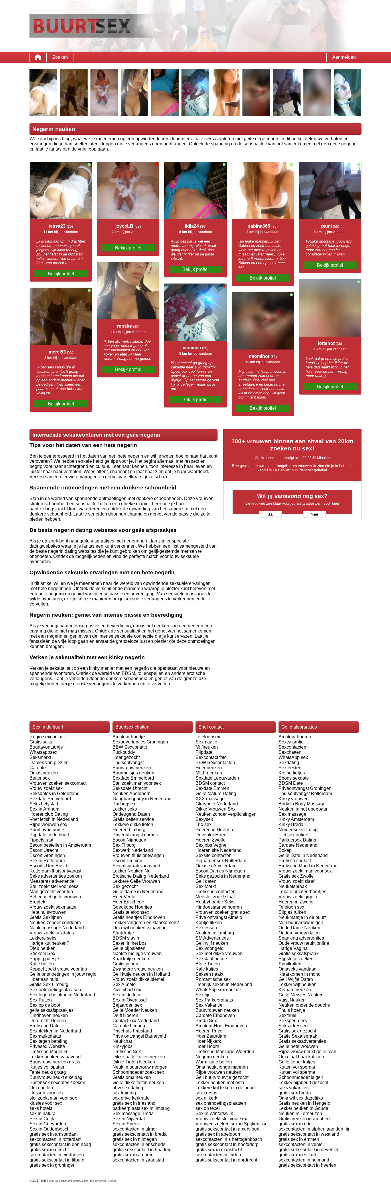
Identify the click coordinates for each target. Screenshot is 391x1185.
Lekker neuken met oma (220, 1082)
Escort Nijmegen (129, 839)
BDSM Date (291, 783)
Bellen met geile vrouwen (55, 896)
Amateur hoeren (295, 736)
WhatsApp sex (293, 757)
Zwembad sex (126, 989)
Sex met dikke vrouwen (219, 953)
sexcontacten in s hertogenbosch (229, 1139)
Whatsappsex (43, 752)
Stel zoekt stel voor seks (53, 886)
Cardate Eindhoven (215, 1015)
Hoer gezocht (126, 757)
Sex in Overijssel (129, 999)
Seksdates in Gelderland (54, 793)
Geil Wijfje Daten (296, 979)
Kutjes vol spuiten (47, 1067)
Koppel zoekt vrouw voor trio (58, 969)
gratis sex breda (295, 1092)
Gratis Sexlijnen (45, 917)
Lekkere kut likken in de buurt (225, 1087)
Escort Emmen (127, 860)
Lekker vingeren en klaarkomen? (145, 922)
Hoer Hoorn (207, 1046)
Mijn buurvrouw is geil (301, 922)
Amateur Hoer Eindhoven (221, 1025)
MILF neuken (209, 772)
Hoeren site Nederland (219, 850)
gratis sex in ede (295, 1123)
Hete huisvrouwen (47, 912)
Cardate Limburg (129, 1025)
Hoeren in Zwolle (296, 901)
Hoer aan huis (43, 979)
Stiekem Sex (42, 953)
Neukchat (122, 1041)
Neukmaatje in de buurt (302, 917)
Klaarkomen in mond (300, 974)
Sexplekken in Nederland (55, 1030)
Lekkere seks (42, 938)
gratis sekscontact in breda (139, 1134)
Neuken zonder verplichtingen (226, 814)
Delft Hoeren (125, 1015)
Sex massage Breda (133, 1113)
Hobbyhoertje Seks (215, 901)
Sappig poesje (44, 958)
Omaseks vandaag (298, 969)
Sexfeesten (290, 767)
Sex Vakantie (209, 1005)
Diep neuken (42, 948)
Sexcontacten (292, 747)
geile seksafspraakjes (51, 1010)
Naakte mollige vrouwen (137, 953)
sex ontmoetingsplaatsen (221, 1103)
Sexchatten (290, 752)
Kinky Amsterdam (296, 819)
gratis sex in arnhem (132, 1154)
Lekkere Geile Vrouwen (136, 881)
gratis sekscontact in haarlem (141, 1149)
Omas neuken (43, 772)
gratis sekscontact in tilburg (56, 1159)
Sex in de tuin (126, 994)
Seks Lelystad (43, 803)
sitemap (53, 1180)
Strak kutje (123, 932)
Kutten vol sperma (297, 1067)
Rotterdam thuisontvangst (55, 870)
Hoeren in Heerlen (214, 829)
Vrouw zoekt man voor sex (305, 870)
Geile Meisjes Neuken (301, 994)
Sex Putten (40, 999)
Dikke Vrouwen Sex (216, 809)
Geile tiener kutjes (297, 1061)
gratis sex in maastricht (219, 1149)
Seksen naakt (209, 974)
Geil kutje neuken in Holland (141, 974)
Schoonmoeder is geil (301, 1077)
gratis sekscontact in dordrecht (226, 1159)
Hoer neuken (209, 767)
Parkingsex (123, 803)
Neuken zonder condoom (55, 922)
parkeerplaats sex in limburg (141, 1108)
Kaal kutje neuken (130, 958)
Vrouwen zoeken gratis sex (223, 912)
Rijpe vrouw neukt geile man (307, 1051)
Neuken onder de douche (304, 1005)
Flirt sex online (293, 834)
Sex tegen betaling (48, 1041)
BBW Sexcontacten (215, 762)
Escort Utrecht (43, 850)
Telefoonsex (208, 736)
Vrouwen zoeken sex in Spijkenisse (232, 1123)
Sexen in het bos (129, 943)
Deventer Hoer (210, 834)
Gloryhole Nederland (217, 803)
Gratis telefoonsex (130, 912)
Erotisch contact (295, 860)
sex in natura (42, 1113)
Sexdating (289, 762)
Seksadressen (293, 1025)
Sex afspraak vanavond (136, 865)
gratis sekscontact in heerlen (307, 1165)
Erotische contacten (216, 891)
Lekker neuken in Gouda (303, 1108)
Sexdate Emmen (212, 788)
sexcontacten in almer (134, 1129)
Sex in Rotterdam (47, 860)
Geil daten (206, 881)
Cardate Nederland (298, 845)
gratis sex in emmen (299, 1139)
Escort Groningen (47, 855)
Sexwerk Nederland (132, 850)
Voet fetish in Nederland (53, 819)
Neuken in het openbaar (303, 809)
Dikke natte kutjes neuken (138, 1056)
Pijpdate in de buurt (49, 834)
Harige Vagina (293, 948)
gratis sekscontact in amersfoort (227, 1129)
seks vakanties (294, 1087)
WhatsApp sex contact (218, 989)
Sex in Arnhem (44, 809)
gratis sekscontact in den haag (60, 1144)
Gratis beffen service (133, 819)
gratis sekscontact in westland (309, 1134)
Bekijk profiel (61, 273)
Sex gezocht (125, 886)
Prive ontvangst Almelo (219, 917)
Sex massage (292, 814)
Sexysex (204, 819)
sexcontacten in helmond (304, 1159)
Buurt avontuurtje (46, 829)
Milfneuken (207, 747)
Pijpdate (204, 752)
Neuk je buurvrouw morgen (139, 1067)
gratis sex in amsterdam (53, 1134)
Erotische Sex (126, 1051)
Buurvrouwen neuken (217, 1010)
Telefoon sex (291, 907)
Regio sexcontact (47, 736)
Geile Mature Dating (216, 793)
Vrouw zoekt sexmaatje (52, 907)
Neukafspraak (293, 886)
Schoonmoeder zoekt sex (138, 1072)
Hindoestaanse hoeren (219, 907)
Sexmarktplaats (45, 1036)
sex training (124, 1092)
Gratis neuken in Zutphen (304, 1118)
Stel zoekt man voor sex (136, 783)
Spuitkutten (290, 963)
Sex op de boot (44, 1005)
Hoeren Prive (209, 1030)
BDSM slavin (125, 938)
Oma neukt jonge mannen (222, 1067)
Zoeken (60, 57)
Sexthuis (287, 1015)
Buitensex (39, 778)
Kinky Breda (291, 824)
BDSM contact (210, 783)
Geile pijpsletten (128, 948)
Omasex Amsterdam (216, 865)
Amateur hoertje (128, 736)
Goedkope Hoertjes (132, 907)
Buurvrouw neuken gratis (54, 1061)
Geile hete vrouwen (298, 1046)
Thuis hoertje (292, 1010)
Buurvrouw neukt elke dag (55, 1077)
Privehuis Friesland (132, 1030)
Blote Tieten (208, 963)
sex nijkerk (206, 1098)
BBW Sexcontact (129, 747)
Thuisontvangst (128, 762)
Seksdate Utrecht (129, 788)
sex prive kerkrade (131, 1098)
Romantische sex (213, 979)
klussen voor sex (46, 1092)
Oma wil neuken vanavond (139, 927)
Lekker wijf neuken (298, 984)
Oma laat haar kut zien (301, 1056)
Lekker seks (124, 809)
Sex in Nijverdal (128, 1118)
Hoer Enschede (128, 901)
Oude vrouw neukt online (304, 943)
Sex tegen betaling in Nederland (62, 994)
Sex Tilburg (124, 845)
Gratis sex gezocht (297, 1030)
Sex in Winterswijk (214, 1113)
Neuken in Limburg (215, 932)
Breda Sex (206, 1020)
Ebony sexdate (294, 778)
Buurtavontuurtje (46, 747)
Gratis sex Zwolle (296, 876)
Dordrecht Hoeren (47, 1020)
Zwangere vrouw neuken (137, 969)
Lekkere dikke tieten (132, 824)
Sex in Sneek (126, 1123)
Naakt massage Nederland (56, 927)
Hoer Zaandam (211, 1036)
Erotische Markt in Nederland (308, 865)
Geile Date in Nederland (303, 855)
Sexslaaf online (211, 958)
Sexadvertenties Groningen (140, 741)
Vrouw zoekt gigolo (298, 896)
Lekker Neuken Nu (131, 870)
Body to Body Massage (302, 803)
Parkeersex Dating (297, 839)
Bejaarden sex (127, 1005)
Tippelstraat (41, 839)
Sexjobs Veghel (212, 845)
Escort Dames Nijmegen (220, 870)
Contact (112, 1180)
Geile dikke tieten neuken (138, 1082)
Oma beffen (41, 1087)
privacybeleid (98, 1180)
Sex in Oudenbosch (49, 1129)
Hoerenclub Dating (48, 814)
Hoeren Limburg (128, 829)
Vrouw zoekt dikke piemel (138, 979)
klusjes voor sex (45, 1103)
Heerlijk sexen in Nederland (224, 984)
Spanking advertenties (301, 938)
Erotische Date (44, 1025)
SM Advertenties (212, 938)
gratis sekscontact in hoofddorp (227, 1144)
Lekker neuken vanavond (55, 1056)
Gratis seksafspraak (299, 953)
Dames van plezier (48, 762)
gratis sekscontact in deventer (309, 1149)
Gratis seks (40, 741)
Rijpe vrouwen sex (48, 824)
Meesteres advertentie (51, 881)
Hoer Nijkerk (208, 1041)
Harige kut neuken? (49, 943)
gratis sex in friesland (133, 1103)
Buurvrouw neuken (131, 767)
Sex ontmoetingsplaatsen (55, 989)
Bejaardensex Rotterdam (221, 860)
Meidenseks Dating (298, 829)
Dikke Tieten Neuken (133, 1061)
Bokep (285, 850)
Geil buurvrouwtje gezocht (222, 1077)
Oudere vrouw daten (299, 932)
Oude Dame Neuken (299, 927)
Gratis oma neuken (131, 1077)
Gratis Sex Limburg (48, 984)
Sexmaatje (206, 741)
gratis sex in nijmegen (134, 1139)
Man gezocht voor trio (51, 891)
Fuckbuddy (123, 752)
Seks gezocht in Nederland (223, 876)
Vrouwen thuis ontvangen (138, 855)
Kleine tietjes (292, 772)
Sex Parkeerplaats (214, 999)
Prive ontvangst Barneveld (139, 1036)
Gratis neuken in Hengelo (304, 1103)
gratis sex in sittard (297, 1154)
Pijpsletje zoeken (296, 958)
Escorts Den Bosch (48, 865)
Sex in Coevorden (47, 1123)
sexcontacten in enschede (138, 1144)
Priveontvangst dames (135, 834)
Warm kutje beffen (214, 1061)
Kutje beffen (41, 963)
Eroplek (37, 901)
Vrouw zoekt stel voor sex (221, 1118)
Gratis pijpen (125, 963)
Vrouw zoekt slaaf (296, 881)
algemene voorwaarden (74, 1180)
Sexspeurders (293, 1020)
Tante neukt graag (47, 1072)
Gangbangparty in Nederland (141, 798)
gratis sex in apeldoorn (219, 1134)
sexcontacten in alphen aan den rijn (315, 1129)
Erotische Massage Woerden (225, 1051)
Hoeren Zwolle (211, 839)
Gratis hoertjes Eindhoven (138, 917)
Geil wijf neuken (212, 943)
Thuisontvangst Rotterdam (305, 793)
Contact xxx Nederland (135, 1020)
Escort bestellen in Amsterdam (60, 845)
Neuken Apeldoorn (131, 793)
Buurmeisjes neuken (133, 772)
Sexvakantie (291, 741)
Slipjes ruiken (292, 912)
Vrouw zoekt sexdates (51, 932)
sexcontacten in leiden (218, 1154)
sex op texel (208, 1108)
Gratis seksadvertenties (302, 1041)
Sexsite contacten (214, 855)
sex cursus (206, 1092)
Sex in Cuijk (41, 1118)
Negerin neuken (212, 1056)
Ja (270, 514)
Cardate (37, 767)
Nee (314, 514)
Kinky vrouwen (294, 798)
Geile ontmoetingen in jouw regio (62, 974)
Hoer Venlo (123, 896)
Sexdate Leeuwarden (217, 778)
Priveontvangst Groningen (305, 788)
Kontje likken (209, 922)
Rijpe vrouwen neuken (218, 1072)
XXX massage (210, 798)
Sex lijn (203, 994)
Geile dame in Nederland (137, 891)
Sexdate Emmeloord (50, 798)
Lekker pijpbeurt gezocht (303, 1082)
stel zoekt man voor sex (53, 1098)
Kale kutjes (207, 969)
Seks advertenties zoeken (55, 876)
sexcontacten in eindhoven (56, 1154)
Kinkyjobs (122, 1046)
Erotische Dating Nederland (140, 876)
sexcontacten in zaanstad (138, 1159)
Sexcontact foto (211, 757)
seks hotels (40, 1108)
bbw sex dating (127, 1087)
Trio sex (204, 824)
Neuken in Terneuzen (300, 1113)
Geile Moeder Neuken (134, 1010)
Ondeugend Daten (131, 814)
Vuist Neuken (292, 999)
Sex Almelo (124, 984)
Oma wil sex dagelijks (301, 1098)
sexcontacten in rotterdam (55, 1139)
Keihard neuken (295, 989)
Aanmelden (344, 57)
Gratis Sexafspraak (298, 1036)
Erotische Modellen (49, 1051)
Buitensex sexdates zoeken (57, 1082)
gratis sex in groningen (52, 1165)
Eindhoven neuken (48, 1015)
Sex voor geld (210, 948)
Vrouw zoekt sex (46, 788)
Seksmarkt (40, 757)
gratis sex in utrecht (49, 1149)
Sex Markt (206, 886)
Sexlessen (206, 927)
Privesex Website (47, 1046)
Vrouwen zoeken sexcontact (57, 783)
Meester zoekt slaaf (215, 896)
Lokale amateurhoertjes (302, 891)
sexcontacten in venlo (301, 1144)
